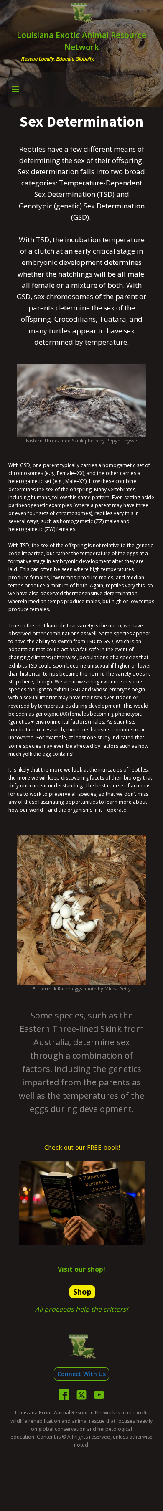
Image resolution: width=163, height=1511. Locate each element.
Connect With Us (81, 1374)
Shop (82, 1292)
